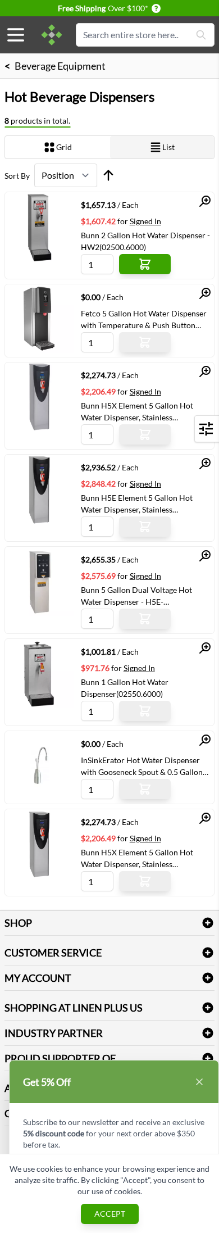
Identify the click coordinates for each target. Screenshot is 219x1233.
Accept (109, 1213)
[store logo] (51, 35)
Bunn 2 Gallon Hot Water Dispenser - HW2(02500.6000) (145, 241)
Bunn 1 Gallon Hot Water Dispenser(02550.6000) (124, 688)
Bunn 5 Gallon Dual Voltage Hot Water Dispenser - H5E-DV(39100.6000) (136, 595)
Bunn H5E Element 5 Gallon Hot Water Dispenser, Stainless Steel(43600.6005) (137, 503)
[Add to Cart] (145, 264)
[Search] (201, 35)
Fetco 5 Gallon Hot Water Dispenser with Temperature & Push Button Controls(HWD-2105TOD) (144, 319)
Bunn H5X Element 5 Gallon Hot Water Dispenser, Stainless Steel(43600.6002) (137, 858)
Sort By (17, 175)
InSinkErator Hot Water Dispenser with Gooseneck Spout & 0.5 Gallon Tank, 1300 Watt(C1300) (142, 766)
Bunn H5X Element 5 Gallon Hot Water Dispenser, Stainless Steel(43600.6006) (137, 411)
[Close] (199, 1081)
